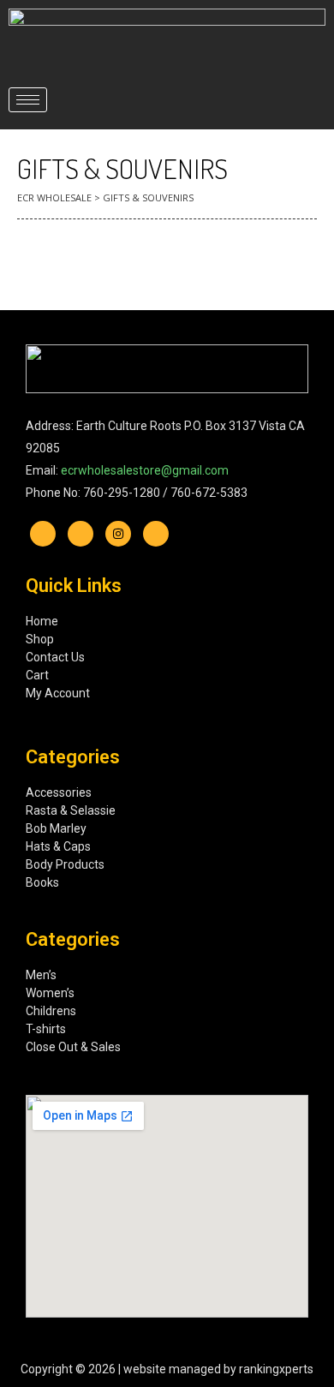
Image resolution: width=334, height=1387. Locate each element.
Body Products (65, 864)
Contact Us (55, 657)
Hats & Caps (58, 846)
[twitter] (80, 534)
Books (42, 882)
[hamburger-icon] (28, 99)
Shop (40, 639)
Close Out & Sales (73, 1047)
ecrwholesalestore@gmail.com (145, 470)
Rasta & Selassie (71, 810)
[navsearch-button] (297, 99)
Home (42, 621)
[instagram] (118, 534)
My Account (58, 693)
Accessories (59, 792)
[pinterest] (156, 534)
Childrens (51, 1011)
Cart (37, 675)
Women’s (51, 993)
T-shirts (46, 1029)
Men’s (41, 975)
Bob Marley (56, 828)
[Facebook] (43, 534)
